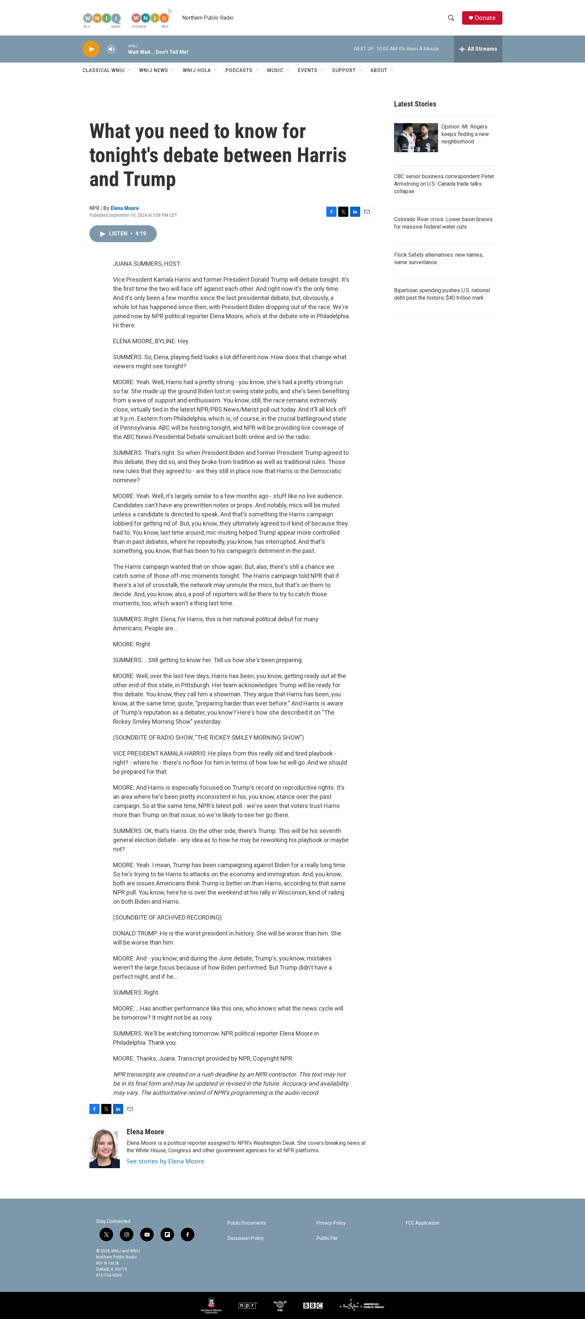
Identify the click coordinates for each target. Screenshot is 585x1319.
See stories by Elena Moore (165, 1161)
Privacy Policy (331, 1223)
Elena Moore (125, 208)
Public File (327, 1238)
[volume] (111, 49)
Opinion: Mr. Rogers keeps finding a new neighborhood (465, 134)
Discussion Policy (246, 1238)
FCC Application (422, 1223)
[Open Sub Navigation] (129, 70)
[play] (91, 49)
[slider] (122, 48)
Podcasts (239, 70)
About (378, 70)
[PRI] (280, 1305)
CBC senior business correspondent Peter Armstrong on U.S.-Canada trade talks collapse (444, 183)
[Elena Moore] (104, 1148)
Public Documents (247, 1223)
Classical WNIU (104, 70)
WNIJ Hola (197, 70)
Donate (485, 17)
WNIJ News (153, 70)
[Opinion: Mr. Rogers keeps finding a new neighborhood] (416, 137)
